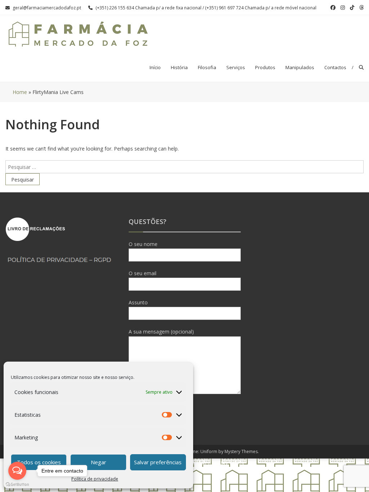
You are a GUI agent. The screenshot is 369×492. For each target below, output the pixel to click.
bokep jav (207, 463)
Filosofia (207, 67)
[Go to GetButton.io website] (17, 484)
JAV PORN (232, 463)
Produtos (265, 67)
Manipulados (299, 67)
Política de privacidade (94, 479)
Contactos (335, 67)
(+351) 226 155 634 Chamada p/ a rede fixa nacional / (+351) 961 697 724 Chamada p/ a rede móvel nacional (205, 8)
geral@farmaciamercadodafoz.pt (47, 8)
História (179, 67)
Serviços (235, 67)
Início (155, 67)
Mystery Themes (241, 451)
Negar (98, 462)
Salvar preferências (158, 462)
